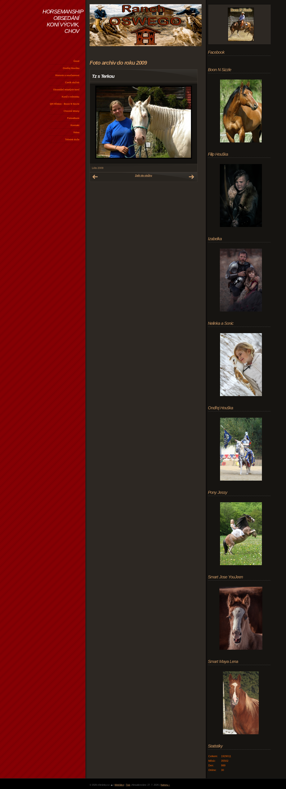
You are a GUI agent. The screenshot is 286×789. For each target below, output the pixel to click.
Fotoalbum (73, 118)
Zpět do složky (143, 175)
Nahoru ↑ (165, 785)
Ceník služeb (72, 82)
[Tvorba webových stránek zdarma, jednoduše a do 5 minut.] (111, 785)
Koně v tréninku (70, 96)
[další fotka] (190, 124)
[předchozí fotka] (96, 124)
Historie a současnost (67, 75)
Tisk (128, 785)
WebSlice (119, 785)
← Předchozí (95, 177)
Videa (76, 132)
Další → (191, 177)
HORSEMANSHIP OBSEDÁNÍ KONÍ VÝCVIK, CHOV (63, 21)
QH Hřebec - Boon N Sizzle (64, 104)
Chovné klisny (71, 111)
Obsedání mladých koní (66, 89)
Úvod (76, 61)
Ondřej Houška (71, 68)
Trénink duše (72, 139)
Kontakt (75, 125)
